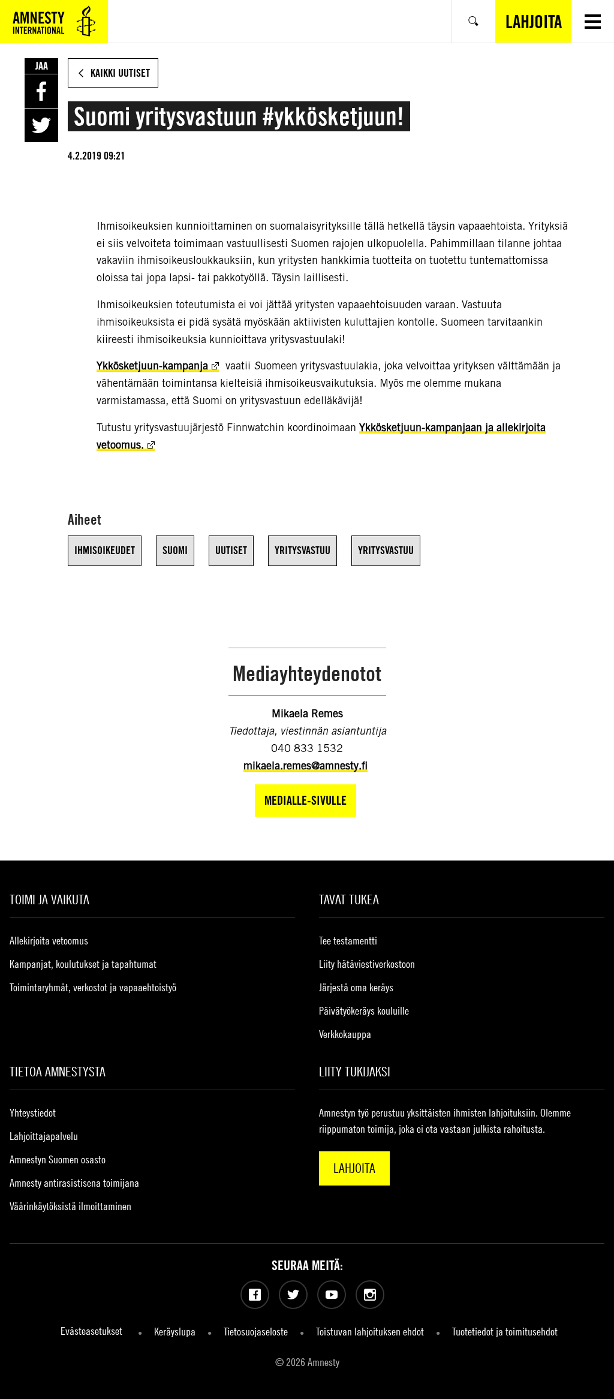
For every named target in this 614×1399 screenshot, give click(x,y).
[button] (592, 21)
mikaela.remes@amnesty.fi (305, 765)
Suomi (175, 550)
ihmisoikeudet (104, 550)
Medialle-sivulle (305, 800)
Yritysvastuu (302, 550)
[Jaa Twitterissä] (41, 125)
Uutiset (231, 550)
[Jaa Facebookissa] (41, 91)
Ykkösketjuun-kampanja (152, 365)
